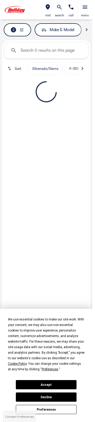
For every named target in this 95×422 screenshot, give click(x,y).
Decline (46, 397)
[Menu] (85, 7)
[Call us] (71, 7)
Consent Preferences (19, 417)
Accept (46, 385)
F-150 (74, 68)
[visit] (47, 7)
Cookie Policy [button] (17, 364)
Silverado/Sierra (45, 68)
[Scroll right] (86, 30)
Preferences (46, 409)
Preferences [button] (50, 369)
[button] (47, 10)
